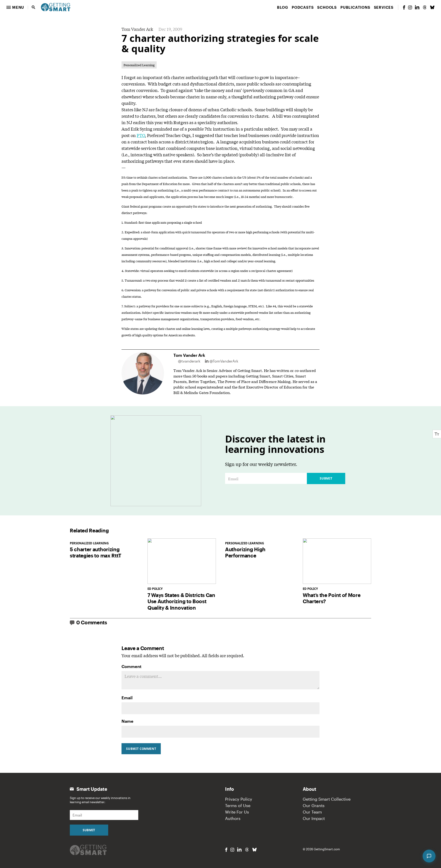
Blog (282, 7)
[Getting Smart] (55, 6)
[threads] (424, 7)
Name (127, 721)
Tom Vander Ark (137, 29)
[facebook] (404, 7)
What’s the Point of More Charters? (331, 598)
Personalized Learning (139, 65)
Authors (232, 818)
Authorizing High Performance (245, 552)
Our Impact (314, 818)
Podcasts (303, 7)
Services (383, 7)
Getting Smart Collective (327, 799)
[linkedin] (417, 7)
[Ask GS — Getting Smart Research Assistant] (429, 856)
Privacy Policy (238, 799)
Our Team (312, 811)
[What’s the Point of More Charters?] (337, 561)
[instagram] (410, 7)
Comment (131, 666)
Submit (326, 478)
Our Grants (314, 805)
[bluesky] (432, 7)
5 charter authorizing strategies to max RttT (95, 552)
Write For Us (237, 811)
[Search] (33, 7)
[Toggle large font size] (437, 434)
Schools (327, 7)
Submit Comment (141, 749)
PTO (141, 135)
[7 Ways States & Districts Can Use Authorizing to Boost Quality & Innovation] (181, 561)
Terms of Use (237, 805)
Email (127, 697)
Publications (355, 7)
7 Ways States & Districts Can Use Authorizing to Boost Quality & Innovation (181, 601)
